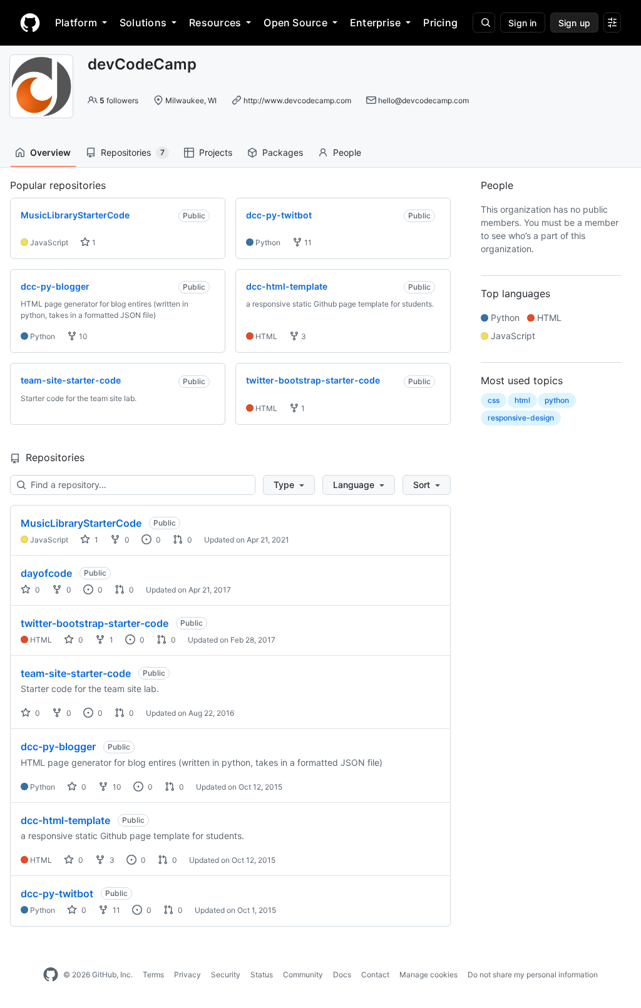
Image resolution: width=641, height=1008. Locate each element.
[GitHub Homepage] (50, 975)
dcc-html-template (65, 820)
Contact (375, 974)
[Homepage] (30, 23)
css (494, 400)
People (347, 152)
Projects (215, 152)
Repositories (133, 152)
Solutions (143, 22)
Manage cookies (428, 974)
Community (303, 974)
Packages (282, 152)
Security (225, 974)
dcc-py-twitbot (57, 893)
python (557, 400)
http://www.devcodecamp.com (297, 100)
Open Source (295, 22)
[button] (289, 485)
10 (82, 336)
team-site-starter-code (76, 673)
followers (119, 100)
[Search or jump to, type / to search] (484, 23)
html (522, 400)
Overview (50, 152)
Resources (215, 22)
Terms (153, 974)
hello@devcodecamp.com (423, 100)
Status (261, 974)
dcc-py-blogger (58, 746)
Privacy (187, 974)
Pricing (440, 22)
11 (307, 242)
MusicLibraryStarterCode (81, 523)
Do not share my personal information (533, 974)
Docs (342, 974)
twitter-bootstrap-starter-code (94, 623)
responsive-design (521, 417)
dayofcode (46, 573)
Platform (76, 22)
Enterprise (375, 22)
